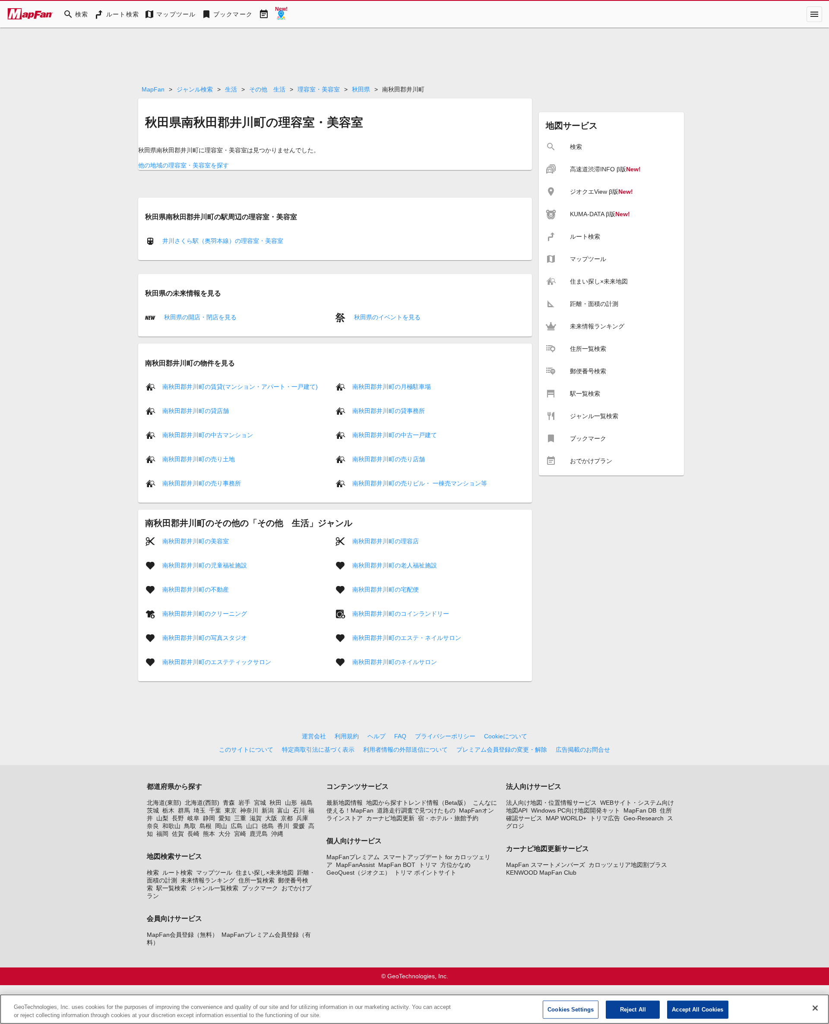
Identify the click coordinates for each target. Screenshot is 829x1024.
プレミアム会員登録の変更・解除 (501, 749)
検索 (153, 872)
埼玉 (199, 810)
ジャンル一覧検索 (214, 888)
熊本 (209, 833)
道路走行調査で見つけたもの (416, 810)
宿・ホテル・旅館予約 (448, 818)
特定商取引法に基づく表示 (318, 749)
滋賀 (256, 818)
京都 (287, 818)
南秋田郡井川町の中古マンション (207, 435)
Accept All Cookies (697, 1009)
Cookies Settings (570, 1009)
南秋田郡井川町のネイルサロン (394, 662)
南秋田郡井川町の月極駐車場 (391, 386)
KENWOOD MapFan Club (541, 872)
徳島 (268, 825)
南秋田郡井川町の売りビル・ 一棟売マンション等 (419, 483)
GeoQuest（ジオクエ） (358, 872)
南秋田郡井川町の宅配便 (385, 589)
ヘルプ (376, 736)
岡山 (221, 825)
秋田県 (361, 89)
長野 (178, 818)
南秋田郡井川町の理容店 (385, 541)
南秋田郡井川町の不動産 (195, 589)
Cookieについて (505, 736)
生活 (231, 89)
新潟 (268, 810)
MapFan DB (639, 810)
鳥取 (190, 825)
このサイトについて (246, 749)
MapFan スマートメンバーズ (545, 864)
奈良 (153, 825)
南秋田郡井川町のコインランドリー (400, 613)
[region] (414, 1009)
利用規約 (347, 736)
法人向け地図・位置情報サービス (551, 802)
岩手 (244, 802)
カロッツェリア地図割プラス (628, 864)
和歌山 (171, 825)
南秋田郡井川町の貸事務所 (388, 410)
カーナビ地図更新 (390, 818)
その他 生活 (267, 89)
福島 (307, 802)
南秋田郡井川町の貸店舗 (195, 410)
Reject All (633, 1009)
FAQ (400, 736)
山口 (252, 825)
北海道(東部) (164, 802)
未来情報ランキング (207, 880)
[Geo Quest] (281, 14)
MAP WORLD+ (566, 818)
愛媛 (299, 825)
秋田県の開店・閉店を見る (199, 317)
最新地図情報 (344, 802)
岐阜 (193, 818)
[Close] (815, 1008)
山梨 (162, 818)
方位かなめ (455, 864)
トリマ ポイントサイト (425, 872)
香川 (283, 825)
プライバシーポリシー (445, 736)
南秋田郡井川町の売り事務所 (201, 483)
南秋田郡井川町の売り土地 (198, 459)
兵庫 (302, 818)
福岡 (162, 833)
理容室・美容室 (318, 89)
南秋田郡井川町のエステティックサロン (216, 662)
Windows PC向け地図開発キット (575, 810)
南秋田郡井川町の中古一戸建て (394, 435)
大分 (224, 833)
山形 (291, 802)
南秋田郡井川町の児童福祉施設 (204, 565)
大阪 (271, 818)
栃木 (168, 810)
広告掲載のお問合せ (583, 749)
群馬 (184, 810)
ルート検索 (177, 872)
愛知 (224, 818)
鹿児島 (259, 833)
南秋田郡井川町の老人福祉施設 (394, 565)
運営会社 (314, 736)
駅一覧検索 (171, 888)
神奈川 (249, 810)
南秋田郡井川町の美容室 (195, 541)
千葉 (215, 810)
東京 (231, 810)
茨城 (153, 810)
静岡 (209, 818)
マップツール (214, 872)
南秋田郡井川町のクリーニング (204, 613)
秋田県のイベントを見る (386, 317)
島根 (205, 825)
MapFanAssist (355, 864)
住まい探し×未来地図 (265, 872)
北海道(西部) (202, 802)
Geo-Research (643, 818)
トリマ (428, 864)
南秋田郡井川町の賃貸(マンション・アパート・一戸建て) (240, 386)
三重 (240, 818)
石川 (299, 810)
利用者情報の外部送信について (405, 749)
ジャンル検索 (195, 89)
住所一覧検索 (256, 880)
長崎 (193, 833)
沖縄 (277, 833)
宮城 (260, 802)
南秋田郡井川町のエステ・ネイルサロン (406, 637)
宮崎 (240, 833)
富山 (283, 810)
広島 (237, 825)
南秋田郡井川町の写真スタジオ (204, 637)
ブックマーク (260, 888)
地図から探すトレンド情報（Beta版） (417, 802)
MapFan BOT (396, 864)
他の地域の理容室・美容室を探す (183, 165)
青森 (229, 802)
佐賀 (178, 833)
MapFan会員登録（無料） (182, 934)
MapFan (153, 89)
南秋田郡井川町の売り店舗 (388, 459)
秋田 (275, 802)
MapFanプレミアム (353, 857)
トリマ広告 (605, 818)
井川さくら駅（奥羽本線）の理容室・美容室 (222, 240)
